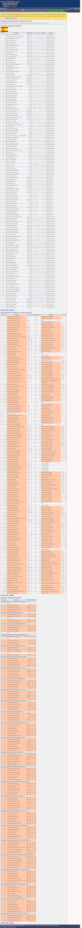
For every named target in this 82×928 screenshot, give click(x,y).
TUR (59, 9)
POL (46, 9)
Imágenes (33, 11)
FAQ (37, 11)
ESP (23, 9)
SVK (55, 9)
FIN (26, 9)
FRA (28, 9)
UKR (61, 9)
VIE (63, 9)
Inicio (1, 11)
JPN (37, 9)
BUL (9, 9)
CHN (13, 9)
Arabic (1, 9)
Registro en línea (44, 11)
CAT (11, 9)
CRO (15, 9)
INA (34, 9)
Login (76, 9)
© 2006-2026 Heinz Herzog (31, 925)
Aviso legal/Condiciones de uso (8, 927)
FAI (25, 9)
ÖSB (60, 11)
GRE (32, 9)
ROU (50, 9)
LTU (42, 9)
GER (30, 9)
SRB (53, 9)
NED (44, 9)
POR (48, 9)
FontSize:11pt (66, 9)
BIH (7, 9)
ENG (21, 9)
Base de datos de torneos (11, 11)
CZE (17, 9)
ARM (4, 9)
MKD (40, 9)
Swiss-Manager (53, 11)
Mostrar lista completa (7, 310)
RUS (52, 9)
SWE (57, 9)
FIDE (63, 11)
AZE (5, 9)
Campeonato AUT (24, 11)
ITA (36, 9)
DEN (19, 9)
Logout (78, 9)
